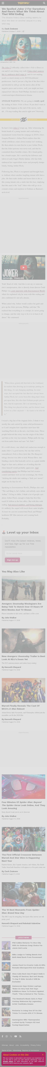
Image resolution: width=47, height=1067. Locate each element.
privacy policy (8, 1061)
